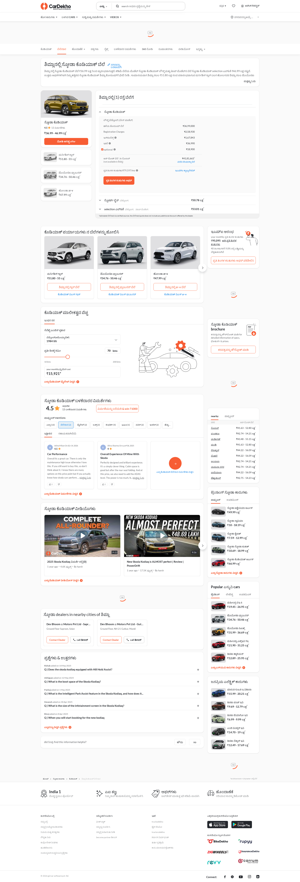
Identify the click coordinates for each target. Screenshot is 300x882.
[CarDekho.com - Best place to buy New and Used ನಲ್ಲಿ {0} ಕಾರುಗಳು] (56, 6)
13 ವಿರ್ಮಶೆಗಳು (58, 127)
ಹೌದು (180, 742)
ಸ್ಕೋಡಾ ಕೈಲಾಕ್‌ (234, 533)
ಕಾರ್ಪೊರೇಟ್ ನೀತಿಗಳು (49, 842)
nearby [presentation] (214, 416)
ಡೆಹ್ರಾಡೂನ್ (216, 478)
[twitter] (232, 877)
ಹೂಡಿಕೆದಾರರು (46, 847)
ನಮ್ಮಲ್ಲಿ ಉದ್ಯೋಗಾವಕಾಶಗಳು (52, 827)
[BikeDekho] (217, 841)
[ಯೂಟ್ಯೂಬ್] (241, 877)
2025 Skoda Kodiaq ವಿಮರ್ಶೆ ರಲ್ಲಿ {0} (66, 561)
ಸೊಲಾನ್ (215, 428)
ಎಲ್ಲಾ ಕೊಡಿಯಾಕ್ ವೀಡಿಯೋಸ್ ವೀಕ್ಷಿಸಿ (61, 580)
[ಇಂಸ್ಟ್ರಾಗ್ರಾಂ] (249, 877)
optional (108, 149)
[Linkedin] (257, 877)
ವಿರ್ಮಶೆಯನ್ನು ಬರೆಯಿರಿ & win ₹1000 (118, 408)
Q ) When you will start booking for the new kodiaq (74, 717)
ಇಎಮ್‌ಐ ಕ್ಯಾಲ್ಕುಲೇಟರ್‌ (185, 170)
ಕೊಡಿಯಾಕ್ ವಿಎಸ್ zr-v (175, 294)
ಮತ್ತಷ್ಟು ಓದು (250, 81)
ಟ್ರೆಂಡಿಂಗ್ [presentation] (215, 594)
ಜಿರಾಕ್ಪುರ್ (215, 450)
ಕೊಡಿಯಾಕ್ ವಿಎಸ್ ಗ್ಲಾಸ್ (69, 294)
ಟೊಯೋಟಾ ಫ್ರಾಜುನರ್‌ (111, 273)
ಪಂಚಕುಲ (215, 433)
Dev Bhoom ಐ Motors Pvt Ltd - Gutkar (122, 624)
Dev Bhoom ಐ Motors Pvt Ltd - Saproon (69, 624)
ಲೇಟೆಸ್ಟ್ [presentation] (229, 594)
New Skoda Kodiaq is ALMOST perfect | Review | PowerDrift (155, 563)
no (194, 742)
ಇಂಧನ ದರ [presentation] (49, 320)
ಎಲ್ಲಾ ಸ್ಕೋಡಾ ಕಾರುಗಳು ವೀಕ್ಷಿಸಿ (224, 572)
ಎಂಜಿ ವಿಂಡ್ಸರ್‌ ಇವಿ (235, 727)
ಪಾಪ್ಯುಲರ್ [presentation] (229, 416)
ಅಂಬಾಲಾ (215, 461)
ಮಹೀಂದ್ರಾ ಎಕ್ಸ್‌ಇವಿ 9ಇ (238, 641)
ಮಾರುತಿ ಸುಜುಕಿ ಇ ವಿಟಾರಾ (239, 689)
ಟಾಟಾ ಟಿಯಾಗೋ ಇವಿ (237, 715)
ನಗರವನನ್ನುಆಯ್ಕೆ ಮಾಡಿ (245, 17)
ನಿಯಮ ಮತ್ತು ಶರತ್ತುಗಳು (50, 832)
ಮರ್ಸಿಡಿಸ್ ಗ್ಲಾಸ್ (55, 273)
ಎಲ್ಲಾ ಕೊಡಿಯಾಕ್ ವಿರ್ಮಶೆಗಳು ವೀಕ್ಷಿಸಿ (61, 493)
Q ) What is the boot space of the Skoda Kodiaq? (72, 681)
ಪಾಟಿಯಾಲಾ (216, 472)
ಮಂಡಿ (213, 444)
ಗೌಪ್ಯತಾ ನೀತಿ (45, 837)
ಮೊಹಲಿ (214, 455)
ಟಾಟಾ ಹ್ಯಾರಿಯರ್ (235, 653)
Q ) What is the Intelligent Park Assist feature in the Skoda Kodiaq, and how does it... (93, 693)
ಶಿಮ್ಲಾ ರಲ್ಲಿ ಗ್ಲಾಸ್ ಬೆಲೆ (69, 287)
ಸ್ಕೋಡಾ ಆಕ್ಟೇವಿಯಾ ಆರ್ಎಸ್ (240, 507)
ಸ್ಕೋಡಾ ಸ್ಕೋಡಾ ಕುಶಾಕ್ (238, 546)
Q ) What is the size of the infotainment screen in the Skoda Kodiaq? (84, 705)
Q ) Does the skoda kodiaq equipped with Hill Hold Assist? (78, 669)
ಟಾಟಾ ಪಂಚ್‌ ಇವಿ (235, 702)
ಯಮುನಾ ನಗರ (217, 466)
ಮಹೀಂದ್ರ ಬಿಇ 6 (234, 602)
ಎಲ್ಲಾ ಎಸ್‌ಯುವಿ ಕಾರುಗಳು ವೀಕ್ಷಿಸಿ (226, 667)
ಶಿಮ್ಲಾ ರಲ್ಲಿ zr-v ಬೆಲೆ (175, 287)
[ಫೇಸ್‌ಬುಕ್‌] (225, 877)
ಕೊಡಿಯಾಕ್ (46, 49)
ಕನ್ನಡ (221, 5)
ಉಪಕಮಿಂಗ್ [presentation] (232, 499)
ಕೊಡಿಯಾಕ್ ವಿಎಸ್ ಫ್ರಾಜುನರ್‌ (122, 294)
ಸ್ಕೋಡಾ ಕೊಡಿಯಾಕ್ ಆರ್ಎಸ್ (240, 559)
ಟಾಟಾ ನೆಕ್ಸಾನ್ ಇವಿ (235, 740)
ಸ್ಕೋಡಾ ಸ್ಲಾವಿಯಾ (235, 520)
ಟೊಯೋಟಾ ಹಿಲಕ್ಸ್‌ (236, 628)
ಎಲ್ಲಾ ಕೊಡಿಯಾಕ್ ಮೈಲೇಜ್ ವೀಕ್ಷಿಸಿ (59, 381)
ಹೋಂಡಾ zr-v (160, 273)
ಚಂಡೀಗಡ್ (215, 439)
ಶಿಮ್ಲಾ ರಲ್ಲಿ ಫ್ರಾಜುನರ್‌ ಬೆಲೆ (122, 287)
